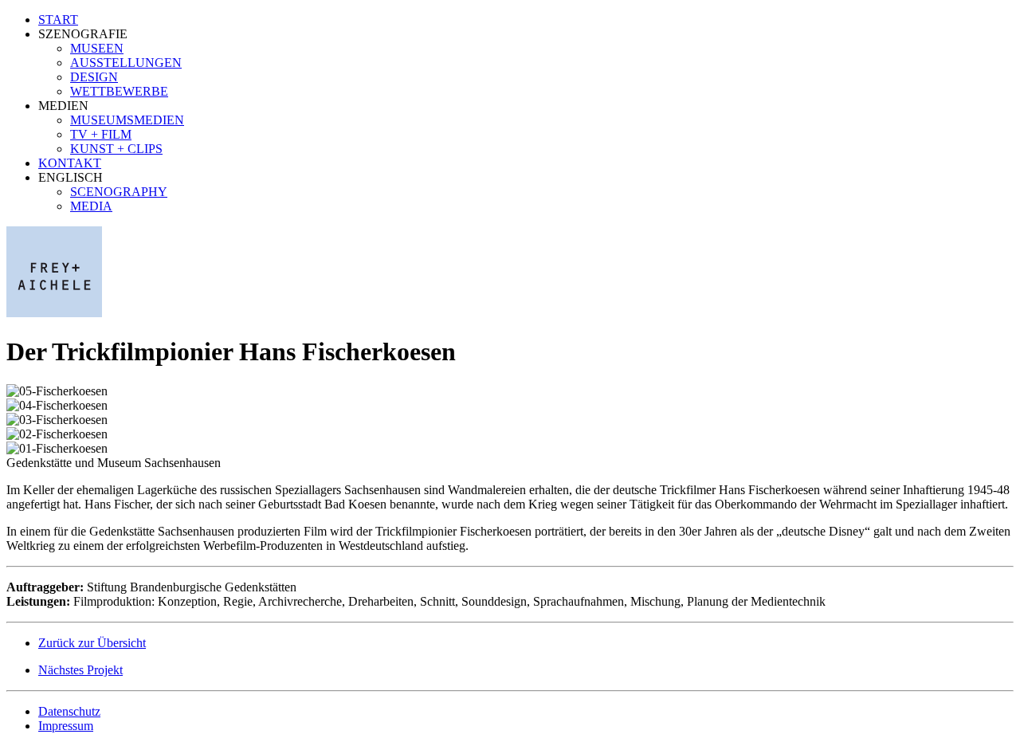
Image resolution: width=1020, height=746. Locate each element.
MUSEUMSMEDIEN (127, 120)
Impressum (65, 725)
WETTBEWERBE (119, 91)
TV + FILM (100, 134)
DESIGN (94, 77)
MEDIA (91, 206)
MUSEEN (97, 48)
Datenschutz (69, 711)
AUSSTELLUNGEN (126, 62)
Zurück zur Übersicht (92, 643)
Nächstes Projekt (80, 670)
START (58, 19)
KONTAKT (69, 163)
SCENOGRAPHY (118, 191)
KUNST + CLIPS (116, 148)
